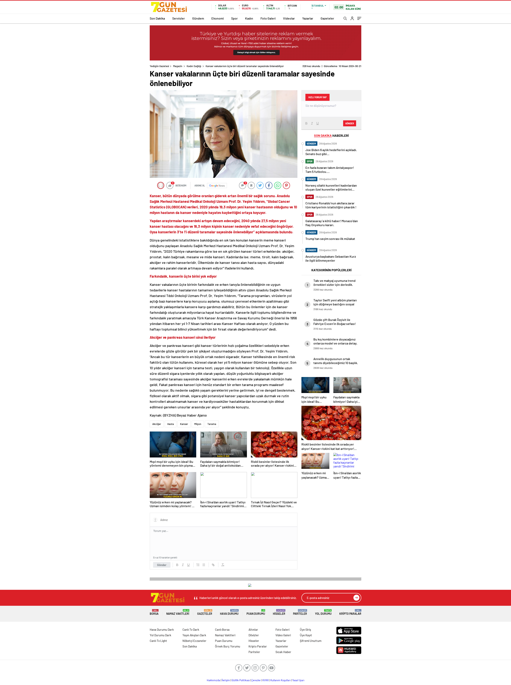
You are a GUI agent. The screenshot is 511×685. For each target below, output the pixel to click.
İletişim (226, 680)
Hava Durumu (229, 612)
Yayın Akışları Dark (194, 635)
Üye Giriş (305, 629)
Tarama (211, 424)
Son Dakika (157, 18)
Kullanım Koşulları (280, 680)
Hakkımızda (213, 680)
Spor (234, 18)
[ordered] (198, 564)
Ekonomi (217, 18)
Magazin (177, 66)
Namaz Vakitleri (177, 612)
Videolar (289, 18)
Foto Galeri (268, 18)
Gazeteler (327, 18)
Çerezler (256, 680)
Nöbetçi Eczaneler (194, 640)
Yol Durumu (323, 612)
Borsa (154, 612)
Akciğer (156, 424)
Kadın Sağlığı (194, 66)
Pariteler (300, 612)
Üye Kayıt (306, 635)
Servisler (178, 18)
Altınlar (253, 629)
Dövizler (254, 635)
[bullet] (203, 564)
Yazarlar (307, 18)
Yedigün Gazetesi (159, 66)
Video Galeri (283, 635)
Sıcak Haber (283, 652)
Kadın (249, 18)
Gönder (161, 565)
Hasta (170, 424)
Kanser (184, 424)
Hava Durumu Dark (162, 629)
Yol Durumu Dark (160, 635)
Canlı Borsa (222, 629)
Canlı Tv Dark (190, 629)
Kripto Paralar (350, 612)
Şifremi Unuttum (310, 640)
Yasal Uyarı (298, 680)
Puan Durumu (256, 612)
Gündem (198, 18)
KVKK (265, 680)
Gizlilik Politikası (241, 680)
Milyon (197, 424)
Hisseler (279, 612)
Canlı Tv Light (158, 640)
